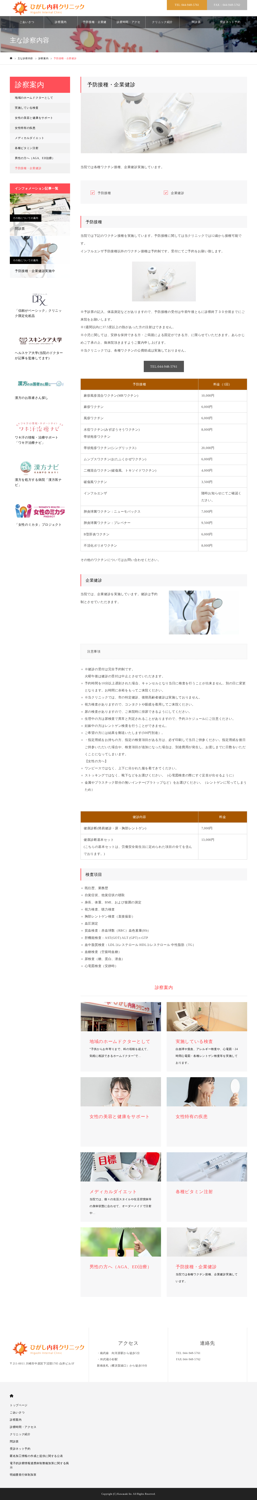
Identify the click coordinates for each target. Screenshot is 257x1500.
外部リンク (20, 302)
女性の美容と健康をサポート (34, 117)
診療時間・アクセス (128, 24)
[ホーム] (11, 58)
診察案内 (61, 22)
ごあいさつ (26, 22)
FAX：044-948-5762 (227, 4)
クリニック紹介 (162, 22)
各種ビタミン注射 (27, 148)
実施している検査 (27, 107)
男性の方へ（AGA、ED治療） (35, 158)
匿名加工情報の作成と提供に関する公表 (36, 1456)
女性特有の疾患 (25, 127)
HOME (11, 1396)
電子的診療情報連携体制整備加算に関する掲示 (39, 1465)
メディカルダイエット (29, 138)
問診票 (196, 22)
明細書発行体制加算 (23, 1474)
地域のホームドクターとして (34, 97)
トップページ (19, 1405)
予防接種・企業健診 (94, 24)
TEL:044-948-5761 (187, 4)
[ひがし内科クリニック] (50, 8)
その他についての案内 (25, 218)
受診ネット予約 (230, 22)
